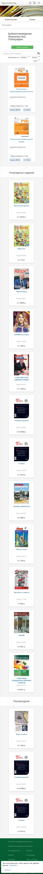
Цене (35, 61)
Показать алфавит (22, 47)
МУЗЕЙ (21, 635)
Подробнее (13, 865)
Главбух (21, 463)
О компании (30, 855)
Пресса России (9, 2)
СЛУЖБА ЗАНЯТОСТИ (21, 506)
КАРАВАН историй (21, 334)
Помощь (29, 850)
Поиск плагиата (31, 859)
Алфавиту (24, 57)
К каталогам (11, 19)
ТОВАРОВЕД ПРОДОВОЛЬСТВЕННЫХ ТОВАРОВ (21, 680)
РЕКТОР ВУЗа (21, 291)
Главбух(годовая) (21, 420)
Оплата (11, 855)
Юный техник (21, 549)
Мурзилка (21, 248)
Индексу (34, 57)
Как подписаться (14, 850)
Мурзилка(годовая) (21, 205)
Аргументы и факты (21, 592)
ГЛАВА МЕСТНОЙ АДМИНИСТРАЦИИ (21, 378)
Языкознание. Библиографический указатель (21, 90)
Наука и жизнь (21, 734)
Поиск (32, 19)
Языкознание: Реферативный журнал (21, 140)
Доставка (11, 859)
